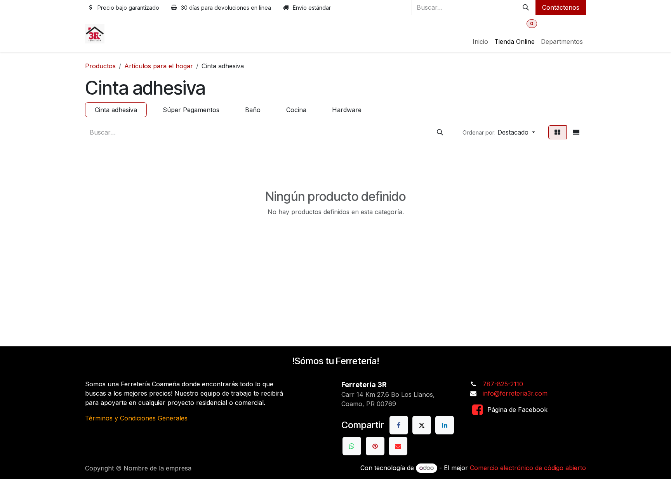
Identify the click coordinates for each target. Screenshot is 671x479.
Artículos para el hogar (158, 66)
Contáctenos (560, 7)
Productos (100, 66)
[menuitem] (480, 41)
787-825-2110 (503, 384)
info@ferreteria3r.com (515, 393)
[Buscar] (525, 7)
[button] (499, 132)
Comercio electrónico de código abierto (528, 468)
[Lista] (576, 132)
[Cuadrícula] (557, 132)
